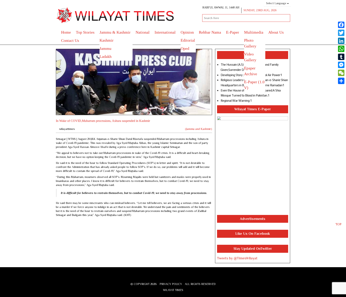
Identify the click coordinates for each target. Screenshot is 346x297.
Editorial (188, 40)
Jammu (105, 48)
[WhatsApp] (341, 49)
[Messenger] (341, 65)
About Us (276, 32)
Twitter (167, 277)
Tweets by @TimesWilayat (237, 258)
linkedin (188, 277)
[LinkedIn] (341, 41)
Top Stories (85, 32)
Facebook (161, 277)
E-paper (232, 32)
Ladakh (106, 56)
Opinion (187, 32)
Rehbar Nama (210, 32)
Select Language (276, 3)
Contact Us (70, 40)
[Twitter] (341, 33)
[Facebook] (341, 25)
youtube (181, 277)
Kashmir (107, 40)
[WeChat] (341, 73)
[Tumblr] (341, 57)
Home (66, 32)
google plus (174, 277)
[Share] (341, 81)
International (165, 32)
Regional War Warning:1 (236, 100)
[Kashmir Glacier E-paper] (252, 165)
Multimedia (253, 32)
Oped (185, 48)
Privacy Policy (171, 284)
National (143, 32)
